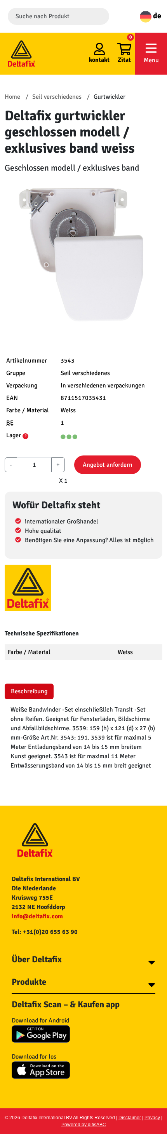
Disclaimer (129, 1117)
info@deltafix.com (37, 916)
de (156, 16)
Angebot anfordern (107, 465)
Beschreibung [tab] (29, 691)
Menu (151, 60)
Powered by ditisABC (83, 1124)
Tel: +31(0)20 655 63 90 (45, 932)
